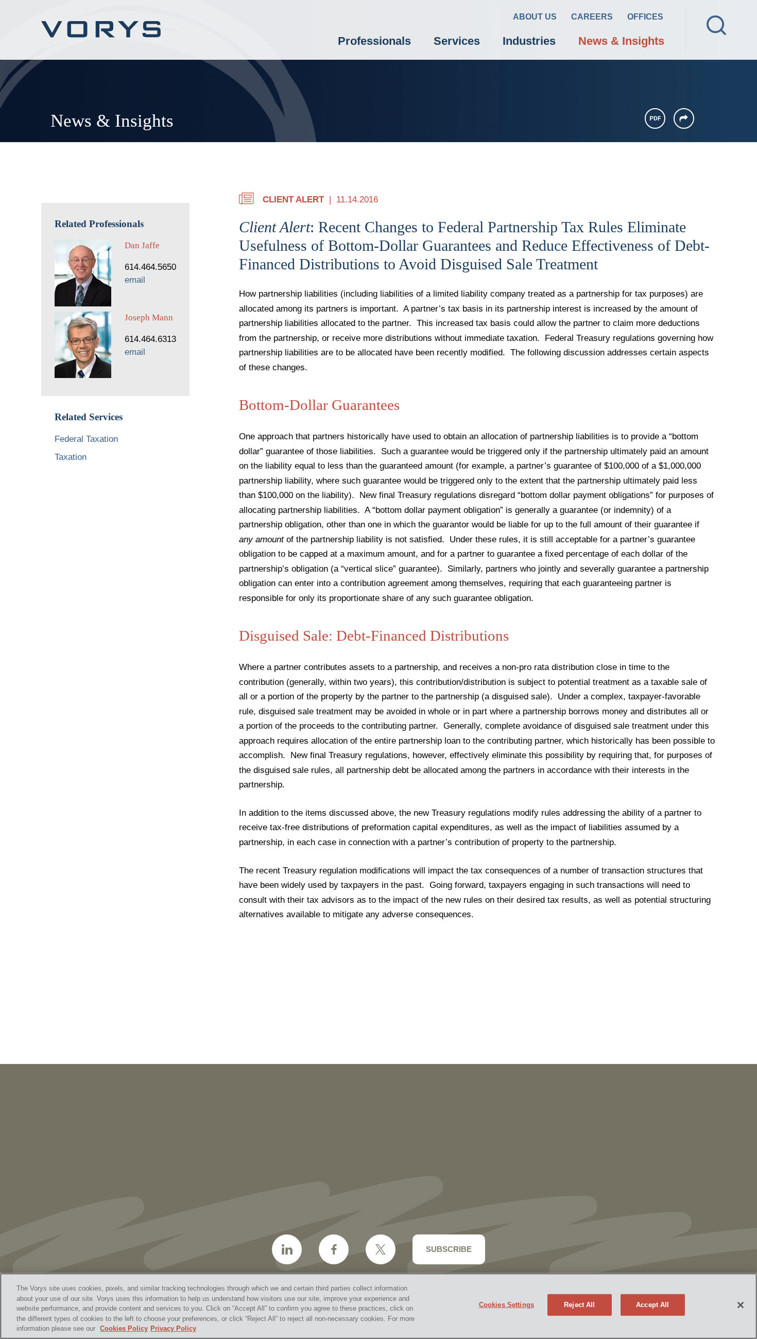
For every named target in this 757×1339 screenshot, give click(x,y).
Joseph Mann (149, 317)
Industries (529, 41)
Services (457, 41)
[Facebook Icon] (334, 1249)
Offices (645, 16)
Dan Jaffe (142, 245)
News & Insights (621, 41)
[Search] (716, 25)
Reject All (579, 1305)
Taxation (71, 457)
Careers (592, 16)
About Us (535, 16)
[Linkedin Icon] (287, 1249)
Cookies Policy (124, 1328)
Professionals (374, 41)
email (135, 280)
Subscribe (449, 1249)
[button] (684, 118)
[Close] (740, 1305)
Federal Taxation (86, 439)
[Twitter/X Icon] (380, 1249)
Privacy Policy (173, 1328)
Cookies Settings (506, 1305)
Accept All (652, 1305)
